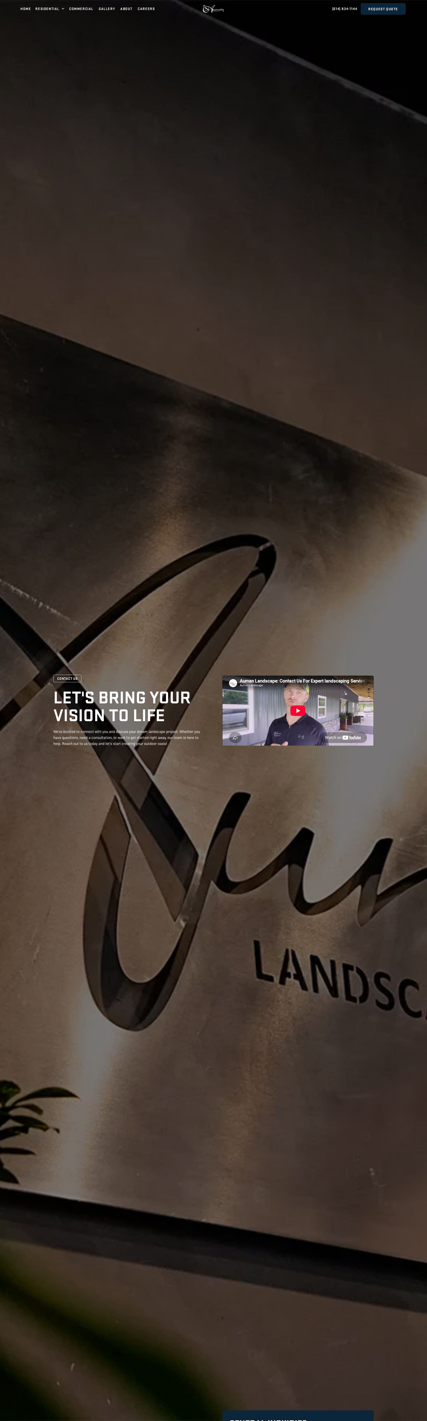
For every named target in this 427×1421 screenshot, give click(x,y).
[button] (50, 9)
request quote (383, 8)
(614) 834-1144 (344, 8)
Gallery (107, 8)
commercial (81, 8)
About (126, 8)
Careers (146, 8)
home (25, 8)
